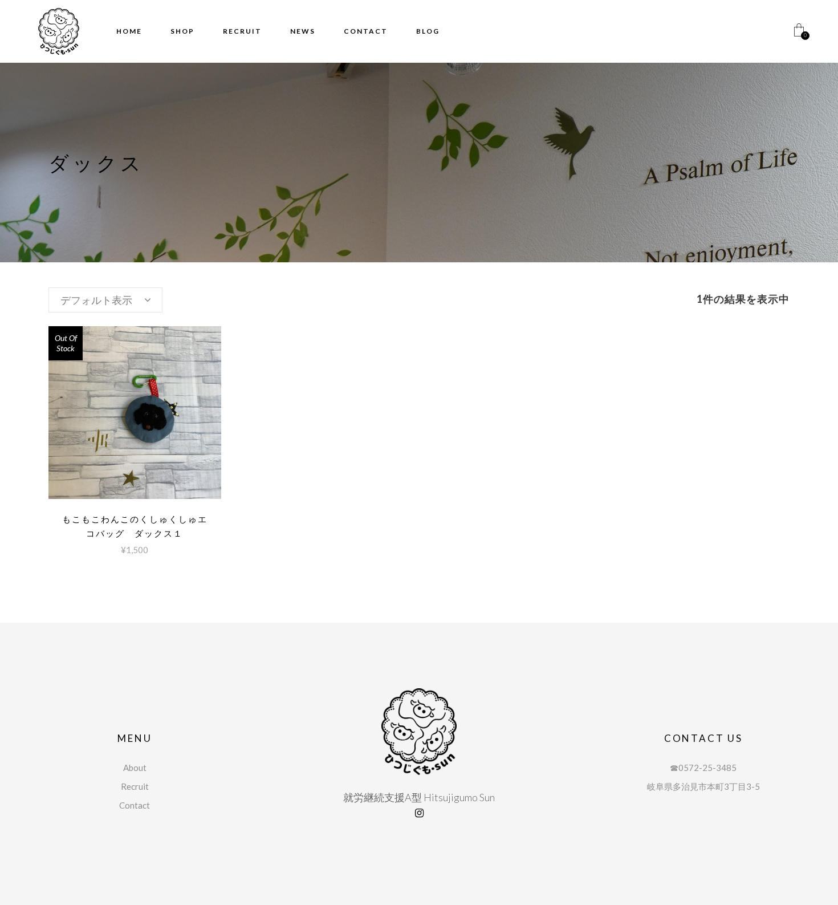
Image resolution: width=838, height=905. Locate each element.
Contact (134, 805)
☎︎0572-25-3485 (703, 767)
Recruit (135, 786)
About (135, 767)
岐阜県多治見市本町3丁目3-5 (703, 786)
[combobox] (105, 300)
